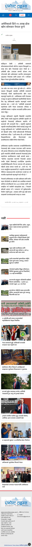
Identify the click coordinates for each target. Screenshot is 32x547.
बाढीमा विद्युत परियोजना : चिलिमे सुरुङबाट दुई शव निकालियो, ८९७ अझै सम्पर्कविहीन (19, 271)
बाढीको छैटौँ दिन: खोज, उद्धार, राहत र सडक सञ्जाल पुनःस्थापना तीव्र (19, 227)
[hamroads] (16, 84)
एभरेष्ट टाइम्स (9, 35)
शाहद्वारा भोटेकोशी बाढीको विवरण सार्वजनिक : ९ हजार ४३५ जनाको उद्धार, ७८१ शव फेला (20, 282)
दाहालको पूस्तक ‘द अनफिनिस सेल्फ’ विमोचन (16, 440)
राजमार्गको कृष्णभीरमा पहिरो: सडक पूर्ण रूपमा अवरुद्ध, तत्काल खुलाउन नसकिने (19, 261)
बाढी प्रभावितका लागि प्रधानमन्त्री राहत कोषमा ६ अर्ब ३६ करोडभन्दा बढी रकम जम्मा (19, 250)
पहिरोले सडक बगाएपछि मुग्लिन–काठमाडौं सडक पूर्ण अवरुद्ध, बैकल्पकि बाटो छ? (19, 292)
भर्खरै (3, 218)
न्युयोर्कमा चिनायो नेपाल (12, 462)
